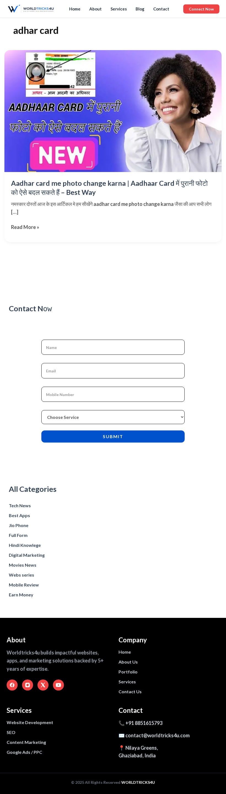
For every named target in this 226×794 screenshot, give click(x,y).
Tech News (20, 505)
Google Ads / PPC (24, 752)
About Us (128, 661)
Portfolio (128, 671)
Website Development (30, 722)
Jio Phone (18, 525)
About (95, 8)
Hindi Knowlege (25, 545)
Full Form (18, 535)
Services (119, 8)
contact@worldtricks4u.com (157, 735)
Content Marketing (26, 742)
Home (74, 8)
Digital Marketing (27, 555)
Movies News (22, 564)
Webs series (21, 574)
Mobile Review (24, 584)
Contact (161, 8)
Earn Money (21, 594)
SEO (11, 732)
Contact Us (130, 691)
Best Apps (19, 515)
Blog (140, 8)
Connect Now (201, 9)
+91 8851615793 (143, 723)
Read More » (25, 227)
